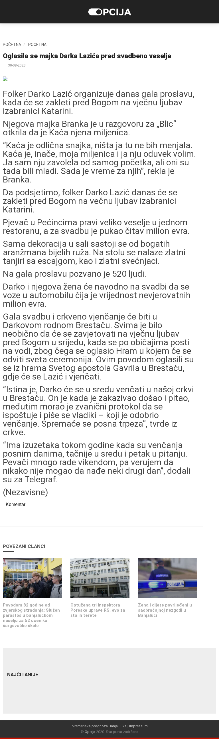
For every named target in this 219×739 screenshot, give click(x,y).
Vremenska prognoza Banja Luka (99, 726)
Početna (12, 44)
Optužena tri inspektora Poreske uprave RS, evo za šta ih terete (97, 610)
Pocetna (37, 44)
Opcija (90, 732)
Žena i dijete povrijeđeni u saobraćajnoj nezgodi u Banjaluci (165, 610)
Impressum (138, 726)
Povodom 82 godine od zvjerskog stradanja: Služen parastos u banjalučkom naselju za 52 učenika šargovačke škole (31, 615)
